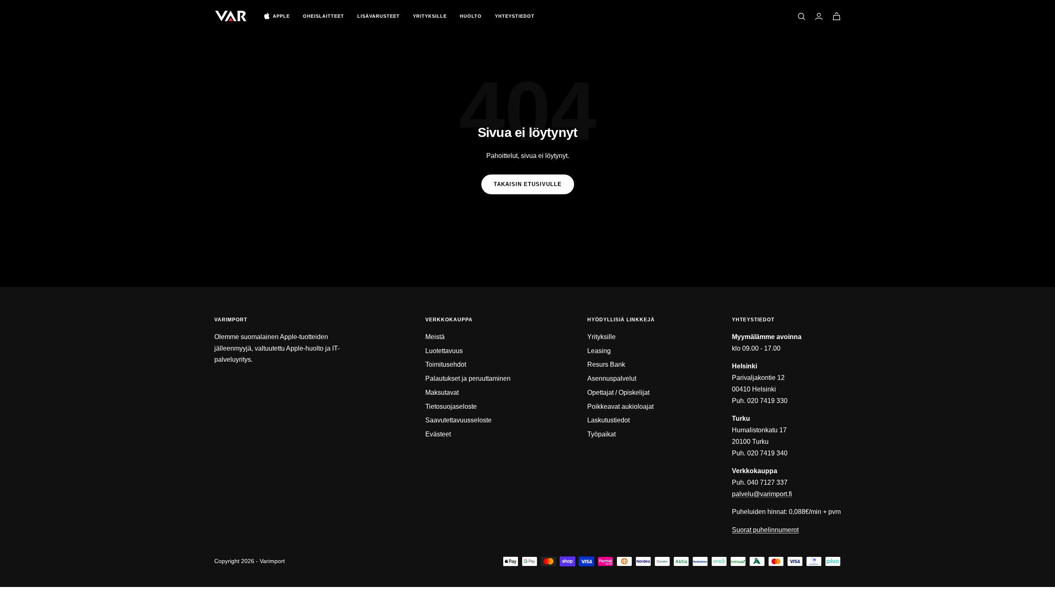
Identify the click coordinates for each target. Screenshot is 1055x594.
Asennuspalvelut (611, 378)
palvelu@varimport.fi (762, 493)
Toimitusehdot (445, 364)
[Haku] (801, 16)
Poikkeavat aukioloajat (620, 406)
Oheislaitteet (323, 16)
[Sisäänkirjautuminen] (819, 16)
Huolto (471, 16)
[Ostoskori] (836, 16)
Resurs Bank (606, 364)
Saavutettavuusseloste (458, 420)
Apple (281, 16)
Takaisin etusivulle (528, 184)
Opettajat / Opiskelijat (618, 392)
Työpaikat (601, 434)
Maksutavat (442, 392)
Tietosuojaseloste (451, 406)
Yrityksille (430, 16)
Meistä (435, 336)
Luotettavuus (444, 350)
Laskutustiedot (608, 420)
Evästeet (438, 434)
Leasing (599, 350)
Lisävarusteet (378, 16)
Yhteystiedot (515, 16)
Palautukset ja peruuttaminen (468, 378)
